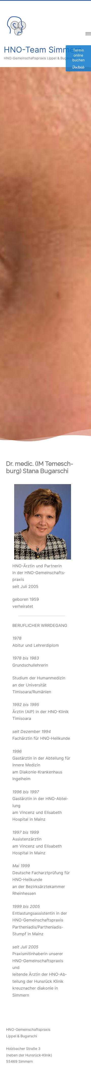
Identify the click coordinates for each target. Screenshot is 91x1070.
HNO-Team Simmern (43, 50)
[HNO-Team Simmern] (16, 37)
